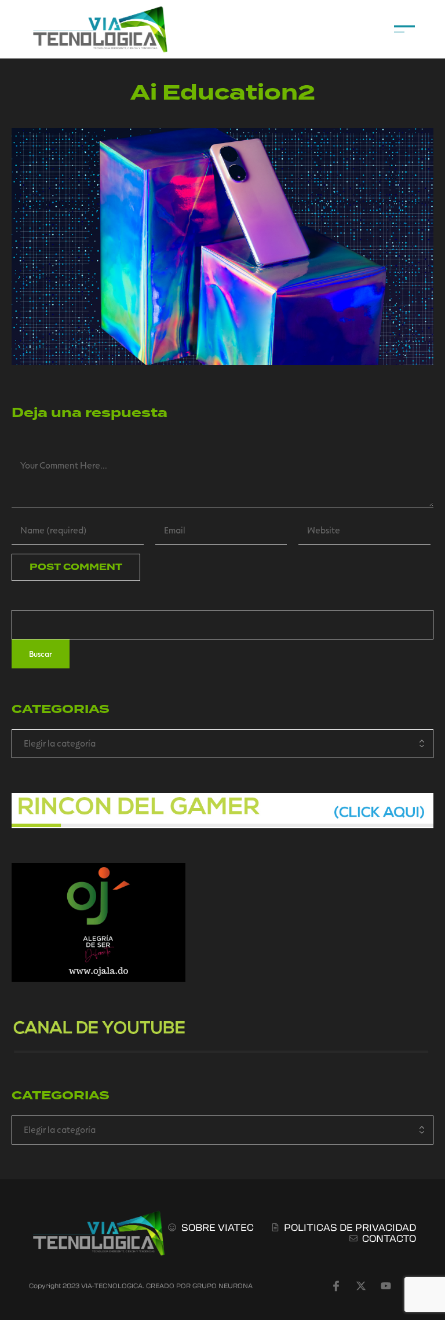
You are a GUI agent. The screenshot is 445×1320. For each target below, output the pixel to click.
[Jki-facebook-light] (336, 1286)
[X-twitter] (361, 1286)
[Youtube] (386, 1286)
